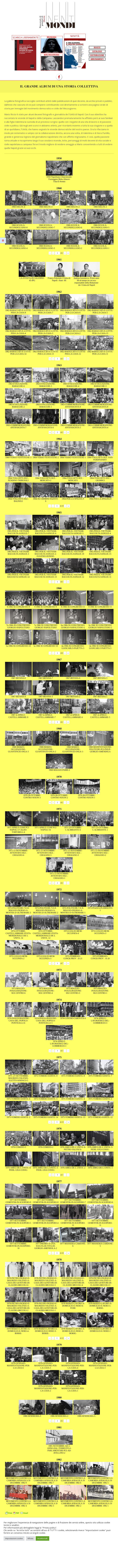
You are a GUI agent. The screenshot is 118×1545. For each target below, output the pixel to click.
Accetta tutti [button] (42, 1538)
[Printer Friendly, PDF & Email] (16, 1512)
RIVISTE (97, 47)
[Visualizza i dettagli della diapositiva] (26, 55)
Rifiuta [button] (30, 1538)
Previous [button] (18, 55)
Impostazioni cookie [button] (14, 1538)
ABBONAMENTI (97, 59)
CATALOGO (97, 51)
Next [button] (33, 55)
